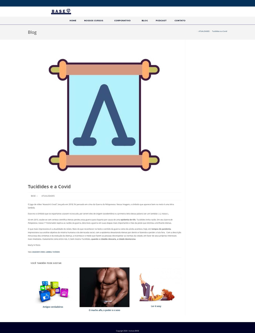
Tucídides (56, 252)
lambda (49, 252)
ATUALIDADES (48, 196)
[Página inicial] (195, 31)
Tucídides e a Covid (219, 31)
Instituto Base (222, 3)
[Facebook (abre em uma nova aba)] (29, 3)
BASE (33, 196)
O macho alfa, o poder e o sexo (104, 310)
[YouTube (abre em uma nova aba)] (36, 3)
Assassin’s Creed (38, 252)
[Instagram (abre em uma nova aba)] (33, 3)
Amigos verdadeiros (53, 306)
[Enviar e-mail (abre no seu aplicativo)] (40, 3)
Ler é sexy (156, 306)
